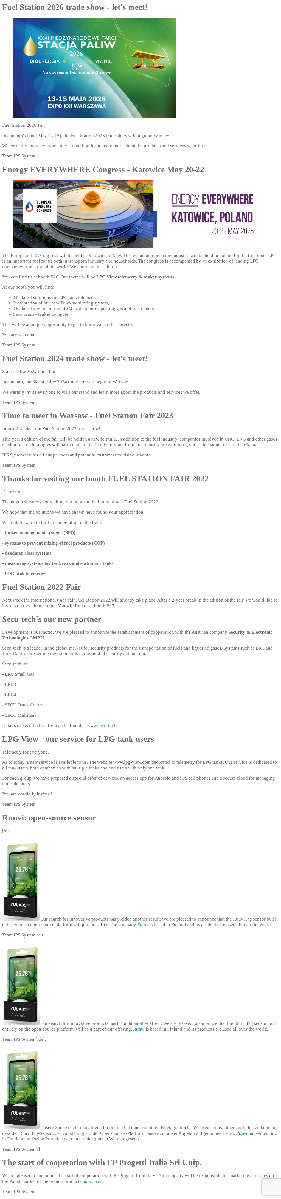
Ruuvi (142, 924)
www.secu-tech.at (104, 725)
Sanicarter (93, 1181)
